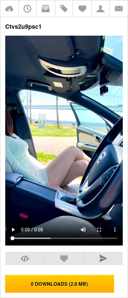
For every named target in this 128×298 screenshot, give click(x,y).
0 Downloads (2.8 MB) (59, 283)
